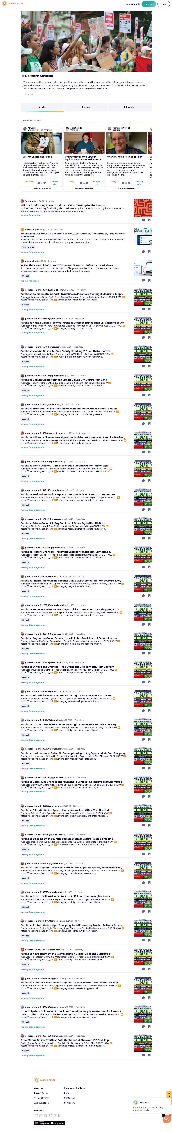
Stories (42, 107)
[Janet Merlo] (67, 129)
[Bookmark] (149, 220)
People (86, 107)
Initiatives (129, 107)
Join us (149, 4)
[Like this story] (44, 183)
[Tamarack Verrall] (109, 129)
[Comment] (144, 220)
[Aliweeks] (25, 129)
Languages (131, 4)
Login (163, 4)
